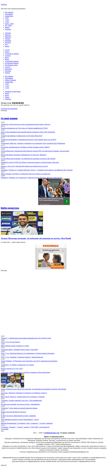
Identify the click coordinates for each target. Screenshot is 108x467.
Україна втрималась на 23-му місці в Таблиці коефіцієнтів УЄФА (24, 128)
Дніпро (7, 39)
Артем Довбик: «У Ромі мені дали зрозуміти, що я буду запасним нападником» (29, 361)
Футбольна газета (11, 65)
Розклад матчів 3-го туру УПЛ (12, 368)
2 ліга (7, 22)
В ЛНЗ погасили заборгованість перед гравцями (18, 416)
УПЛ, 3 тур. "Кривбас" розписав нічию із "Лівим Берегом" (22, 357)
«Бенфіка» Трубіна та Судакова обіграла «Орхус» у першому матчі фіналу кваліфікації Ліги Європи (37, 170)
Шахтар (8, 35)
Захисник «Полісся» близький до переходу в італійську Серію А (24, 393)
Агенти (7, 55)
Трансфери (9, 14)
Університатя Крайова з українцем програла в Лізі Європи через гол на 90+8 (28, 139)
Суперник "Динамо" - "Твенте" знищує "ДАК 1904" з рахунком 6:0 (25, 427)
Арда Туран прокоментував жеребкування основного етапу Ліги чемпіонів (28, 132)
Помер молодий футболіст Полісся (13, 412)
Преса (7, 27)
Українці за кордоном (12, 91)
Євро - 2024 (9, 24)
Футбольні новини (12, 63)
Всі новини (9, 12)
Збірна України (10, 80)
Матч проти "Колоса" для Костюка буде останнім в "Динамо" (23, 397)
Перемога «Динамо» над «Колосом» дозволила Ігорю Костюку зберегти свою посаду (31, 177)
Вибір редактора (10, 208)
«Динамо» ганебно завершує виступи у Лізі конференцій (21, 400)
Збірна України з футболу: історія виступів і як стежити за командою (25, 174)
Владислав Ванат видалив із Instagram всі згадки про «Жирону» (24, 155)
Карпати (8, 37)
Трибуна (8, 29)
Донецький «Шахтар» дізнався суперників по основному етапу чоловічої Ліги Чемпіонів (33, 143)
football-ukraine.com (51, 433)
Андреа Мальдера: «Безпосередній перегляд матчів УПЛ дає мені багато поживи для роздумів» (35, 151)
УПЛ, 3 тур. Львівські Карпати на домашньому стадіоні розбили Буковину (28, 353)
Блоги (7, 52)
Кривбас (8, 40)
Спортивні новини (12, 61)
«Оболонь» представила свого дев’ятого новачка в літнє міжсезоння (25, 372)
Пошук (7, 73)
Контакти (8, 69)
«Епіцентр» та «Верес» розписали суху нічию (17, 365)
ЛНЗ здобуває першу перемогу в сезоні (15, 346)
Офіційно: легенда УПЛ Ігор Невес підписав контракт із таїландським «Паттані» (30, 162)
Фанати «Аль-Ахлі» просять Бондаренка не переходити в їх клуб (24, 166)
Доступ (7, 67)
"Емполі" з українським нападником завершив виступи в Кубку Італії (26, 338)
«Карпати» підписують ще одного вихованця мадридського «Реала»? (26, 124)
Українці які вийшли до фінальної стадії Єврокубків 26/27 (22, 136)
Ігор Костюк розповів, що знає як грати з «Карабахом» (20, 404)
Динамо (8, 33)
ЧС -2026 (8, 25)
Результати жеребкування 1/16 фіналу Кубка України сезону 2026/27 (25, 147)
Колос (7, 46)
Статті (7, 50)
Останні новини (9, 118)
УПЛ (7, 18)
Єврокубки (9, 16)
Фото (7, 57)
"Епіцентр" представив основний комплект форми (19, 408)
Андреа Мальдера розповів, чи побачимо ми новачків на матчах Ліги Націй (28, 158)
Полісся (8, 42)
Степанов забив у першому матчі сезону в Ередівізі (19, 349)
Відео (7, 59)
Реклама (8, 71)
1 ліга (7, 20)
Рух (6, 44)
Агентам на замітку (12, 54)
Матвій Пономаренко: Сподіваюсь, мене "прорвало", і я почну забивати (27, 423)
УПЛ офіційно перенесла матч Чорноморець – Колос (20, 419)
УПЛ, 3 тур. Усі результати (10, 342)
